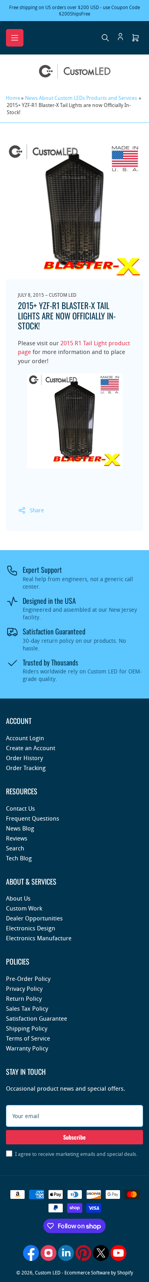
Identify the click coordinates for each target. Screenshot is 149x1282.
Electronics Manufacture (39, 938)
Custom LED (47, 1272)
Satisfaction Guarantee (36, 1018)
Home (13, 97)
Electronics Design (30, 928)
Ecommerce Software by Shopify (98, 1272)
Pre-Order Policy (28, 978)
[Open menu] (14, 38)
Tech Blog (19, 858)
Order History (24, 758)
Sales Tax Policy (27, 1008)
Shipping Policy (26, 1028)
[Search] (105, 38)
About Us (18, 898)
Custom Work (24, 908)
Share (37, 510)
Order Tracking (26, 768)
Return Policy (24, 998)
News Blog (20, 828)
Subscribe (74, 1137)
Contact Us (20, 808)
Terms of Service (28, 1038)
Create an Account (30, 748)
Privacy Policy (24, 988)
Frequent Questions (32, 818)
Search (15, 848)
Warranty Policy (27, 1048)
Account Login (25, 738)
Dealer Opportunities (34, 918)
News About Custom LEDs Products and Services (81, 97)
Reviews (16, 838)
